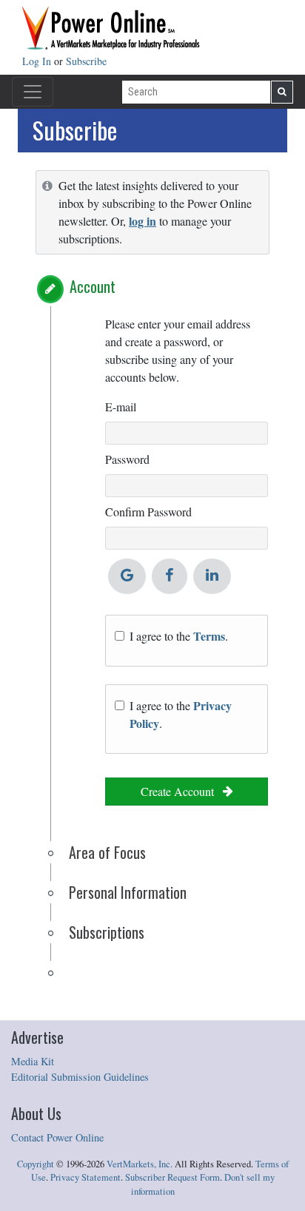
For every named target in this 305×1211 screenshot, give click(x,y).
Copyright (35, 1164)
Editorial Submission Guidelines (80, 1077)
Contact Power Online (57, 1137)
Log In (38, 61)
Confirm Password (148, 511)
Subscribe (86, 61)
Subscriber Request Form (172, 1177)
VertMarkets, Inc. (139, 1164)
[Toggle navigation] (32, 92)
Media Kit (32, 1061)
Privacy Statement (85, 1177)
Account (92, 286)
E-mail (120, 406)
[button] (50, 289)
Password (127, 459)
